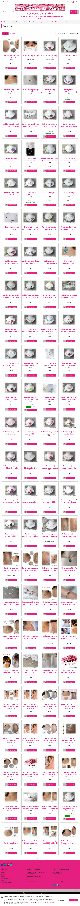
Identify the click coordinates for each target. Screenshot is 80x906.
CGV (3, 880)
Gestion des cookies (31, 879)
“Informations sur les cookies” (28, 902)
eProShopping (38, 893)
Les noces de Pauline (6, 878)
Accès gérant (75, 890)
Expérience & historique (7, 882)
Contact (68, 1)
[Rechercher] (14, 11)
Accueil (3, 872)
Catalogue (4, 874)
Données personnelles (32, 881)
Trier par (57, 33)
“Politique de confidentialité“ (48, 902)
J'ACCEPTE (74, 900)
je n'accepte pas (61, 900)
